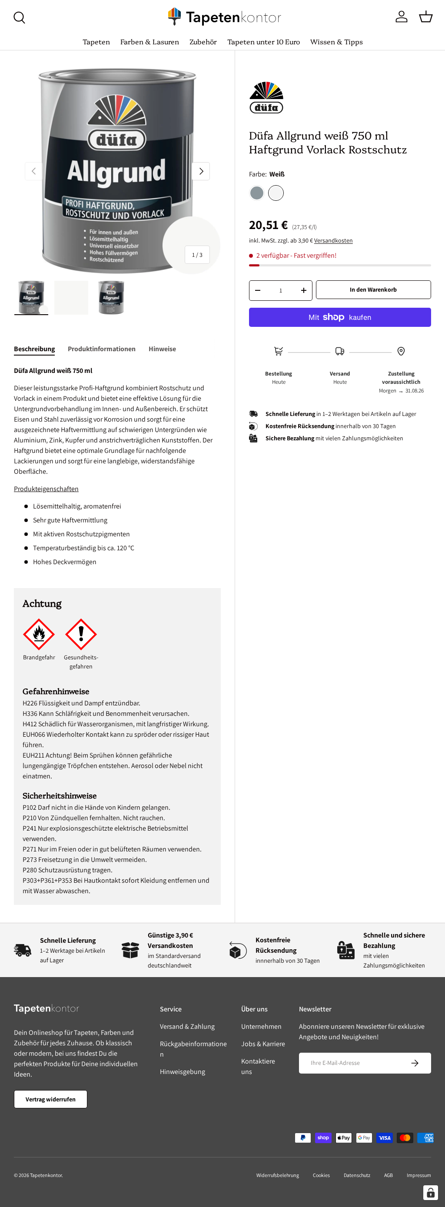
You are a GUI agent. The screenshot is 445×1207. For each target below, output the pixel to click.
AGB (388, 1175)
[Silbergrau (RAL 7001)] (257, 193)
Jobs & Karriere (263, 1043)
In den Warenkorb (373, 289)
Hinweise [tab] (162, 348)
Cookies (321, 1175)
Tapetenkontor (46, 1175)
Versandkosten (333, 240)
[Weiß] (276, 193)
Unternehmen (261, 1026)
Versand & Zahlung (187, 1026)
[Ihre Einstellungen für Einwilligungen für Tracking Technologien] (430, 1192)
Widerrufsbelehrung (277, 1175)
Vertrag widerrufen (51, 1099)
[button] (425, 16)
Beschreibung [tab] (34, 348)
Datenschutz (357, 1175)
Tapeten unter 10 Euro (263, 41)
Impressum (419, 1175)
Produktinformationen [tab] (102, 348)
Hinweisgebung (182, 1071)
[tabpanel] (117, 466)
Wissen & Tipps (336, 41)
